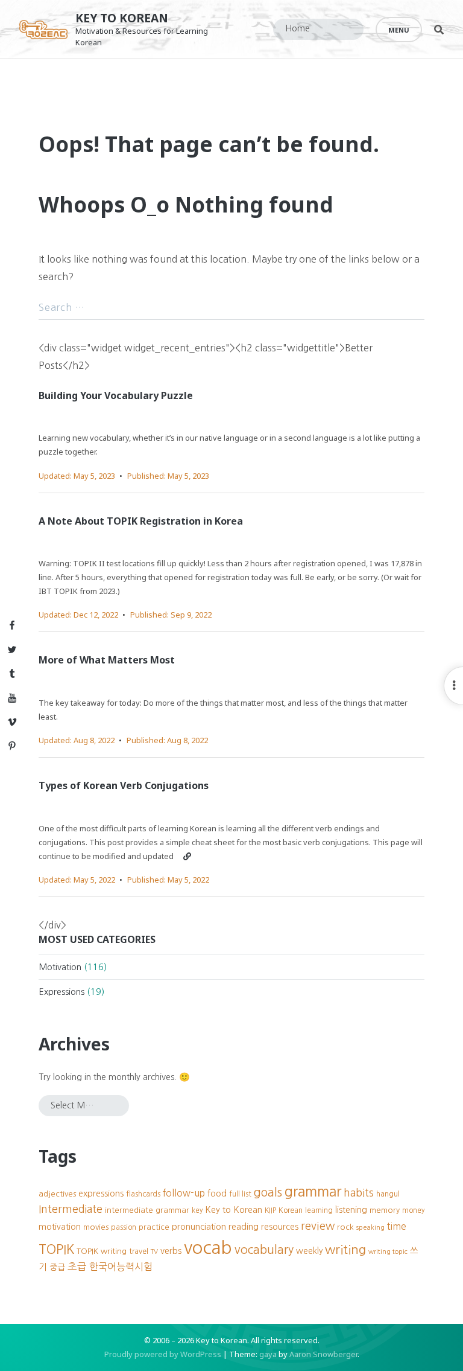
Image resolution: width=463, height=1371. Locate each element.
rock (345, 1227)
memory (385, 1210)
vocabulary (264, 1250)
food (217, 1193)
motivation (60, 1226)
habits (359, 1192)
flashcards (143, 1194)
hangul (388, 1194)
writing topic (388, 1251)
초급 (77, 1266)
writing (345, 1249)
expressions (101, 1193)
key (197, 1210)
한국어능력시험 (121, 1266)
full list (240, 1194)
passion (123, 1227)
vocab (208, 1247)
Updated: (77, 475)
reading (243, 1226)
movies (96, 1227)
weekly (309, 1251)
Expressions (61, 992)
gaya (268, 1354)
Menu (398, 29)
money (413, 1210)
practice (154, 1227)
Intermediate (70, 1209)
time (396, 1226)
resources (279, 1226)
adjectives (57, 1194)
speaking (370, 1227)
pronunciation (199, 1226)
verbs (170, 1251)
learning (319, 1210)
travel (138, 1251)
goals (268, 1192)
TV (154, 1251)
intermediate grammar (147, 1210)
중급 (57, 1267)
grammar (313, 1191)
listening (351, 1210)
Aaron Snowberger (323, 1354)
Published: (168, 475)
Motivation (60, 967)
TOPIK (56, 1249)
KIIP (270, 1210)
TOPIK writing (102, 1251)
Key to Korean (121, 18)
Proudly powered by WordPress (162, 1354)
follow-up (184, 1193)
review (318, 1226)
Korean (291, 1210)
